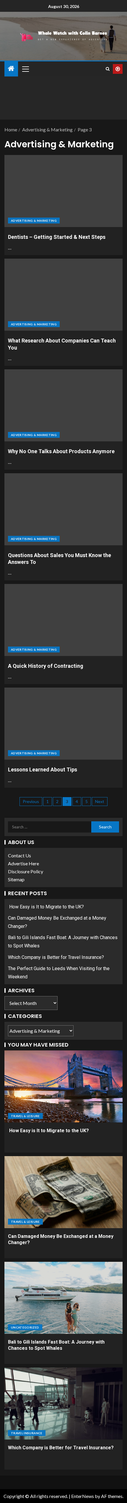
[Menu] (25, 68)
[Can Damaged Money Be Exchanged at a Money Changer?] (63, 1192)
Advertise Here (23, 863)
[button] (25, 68)
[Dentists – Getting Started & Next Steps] (63, 191)
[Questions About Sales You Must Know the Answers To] (63, 509)
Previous (31, 801)
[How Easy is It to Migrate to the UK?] (63, 1086)
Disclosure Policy (25, 871)
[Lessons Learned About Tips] (63, 724)
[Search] (107, 69)
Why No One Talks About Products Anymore (61, 451)
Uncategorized (25, 1327)
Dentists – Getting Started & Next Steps (56, 237)
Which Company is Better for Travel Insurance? (56, 957)
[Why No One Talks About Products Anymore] (63, 405)
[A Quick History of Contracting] (63, 620)
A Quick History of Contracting (45, 666)
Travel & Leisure (25, 1116)
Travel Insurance (27, 1433)
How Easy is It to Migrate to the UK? (46, 907)
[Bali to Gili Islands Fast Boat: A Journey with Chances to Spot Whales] (63, 1298)
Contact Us (19, 855)
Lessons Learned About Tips (42, 769)
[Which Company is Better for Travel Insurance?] (63, 1403)
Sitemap (16, 879)
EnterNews (82, 1496)
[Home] (11, 68)
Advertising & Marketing (34, 220)
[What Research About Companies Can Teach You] (63, 295)
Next (99, 801)
